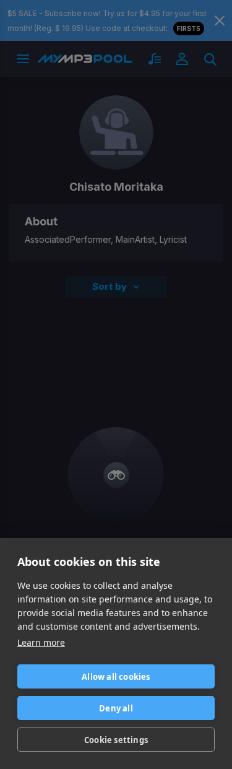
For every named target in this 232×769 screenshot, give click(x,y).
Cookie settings (116, 739)
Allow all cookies (116, 676)
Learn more (41, 642)
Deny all (116, 708)
